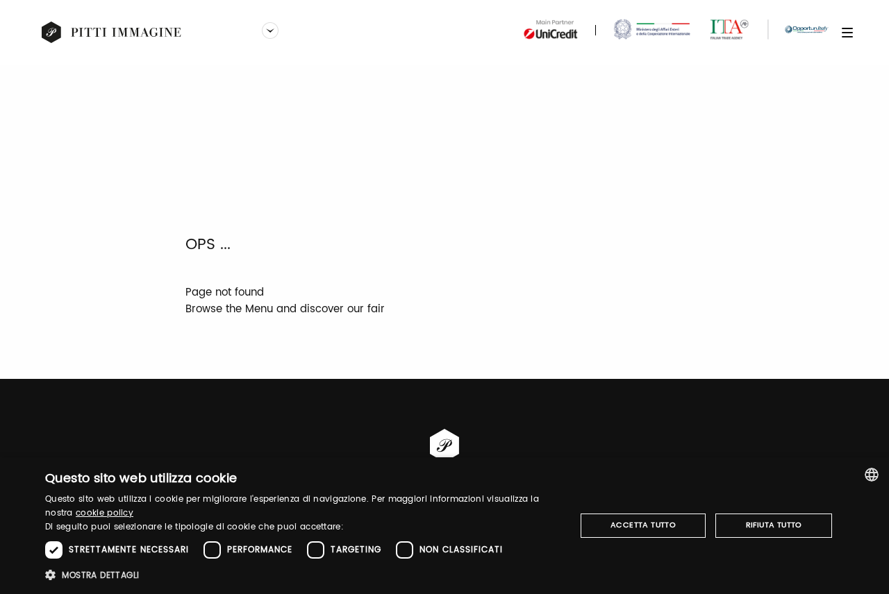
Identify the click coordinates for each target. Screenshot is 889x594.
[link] (112, 33)
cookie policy (104, 513)
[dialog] (444, 525)
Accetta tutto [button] (643, 525)
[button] (302, 575)
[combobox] (872, 475)
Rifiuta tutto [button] (774, 525)
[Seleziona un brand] (270, 32)
